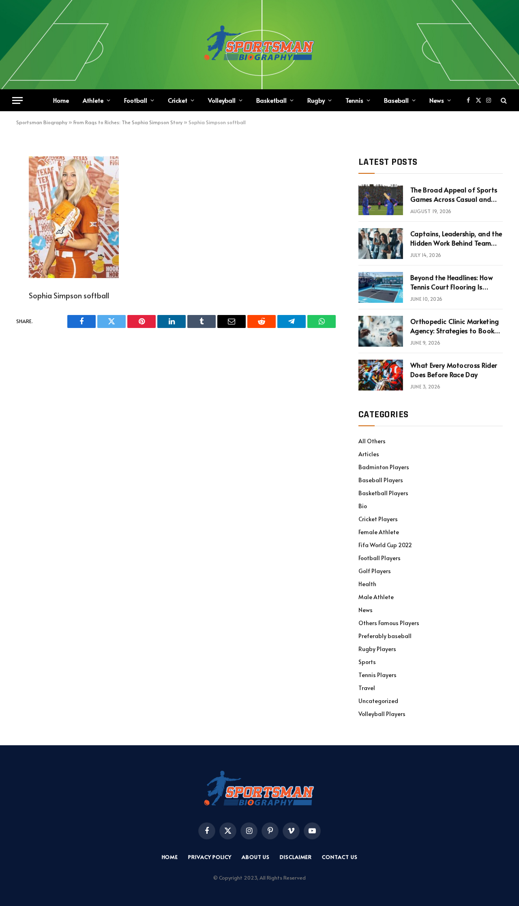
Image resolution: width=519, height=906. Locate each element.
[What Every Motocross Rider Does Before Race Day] (380, 375)
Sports (367, 662)
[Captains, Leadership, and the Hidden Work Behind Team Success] (380, 243)
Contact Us (339, 857)
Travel (366, 688)
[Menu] (17, 100)
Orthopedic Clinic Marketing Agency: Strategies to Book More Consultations (454, 326)
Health (367, 584)
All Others (372, 441)
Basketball (271, 100)
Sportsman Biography (41, 122)
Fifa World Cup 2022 (385, 545)
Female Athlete (378, 532)
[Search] (503, 100)
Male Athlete (376, 597)
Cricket (177, 100)
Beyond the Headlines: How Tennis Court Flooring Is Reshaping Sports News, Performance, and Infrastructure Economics (451, 282)
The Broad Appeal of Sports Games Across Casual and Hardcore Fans (453, 194)
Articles (368, 454)
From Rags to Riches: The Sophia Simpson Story (127, 122)
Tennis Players (377, 675)
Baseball (396, 100)
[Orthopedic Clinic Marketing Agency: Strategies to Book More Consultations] (380, 331)
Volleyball (222, 100)
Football (135, 100)
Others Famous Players (388, 623)
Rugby (316, 100)
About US (256, 857)
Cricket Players (378, 519)
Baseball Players (380, 480)
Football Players (379, 558)
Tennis (354, 100)
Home (61, 100)
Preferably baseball (385, 636)
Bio (362, 506)
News (436, 100)
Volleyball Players (381, 714)
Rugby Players (377, 649)
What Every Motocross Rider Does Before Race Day (453, 369)
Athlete (93, 100)
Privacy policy (210, 857)
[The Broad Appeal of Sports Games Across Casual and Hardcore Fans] (380, 199)
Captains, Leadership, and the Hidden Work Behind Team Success (456, 238)
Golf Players (374, 571)
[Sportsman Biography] (259, 44)
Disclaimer (296, 857)
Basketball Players (383, 493)
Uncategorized (378, 701)
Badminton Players (383, 467)
